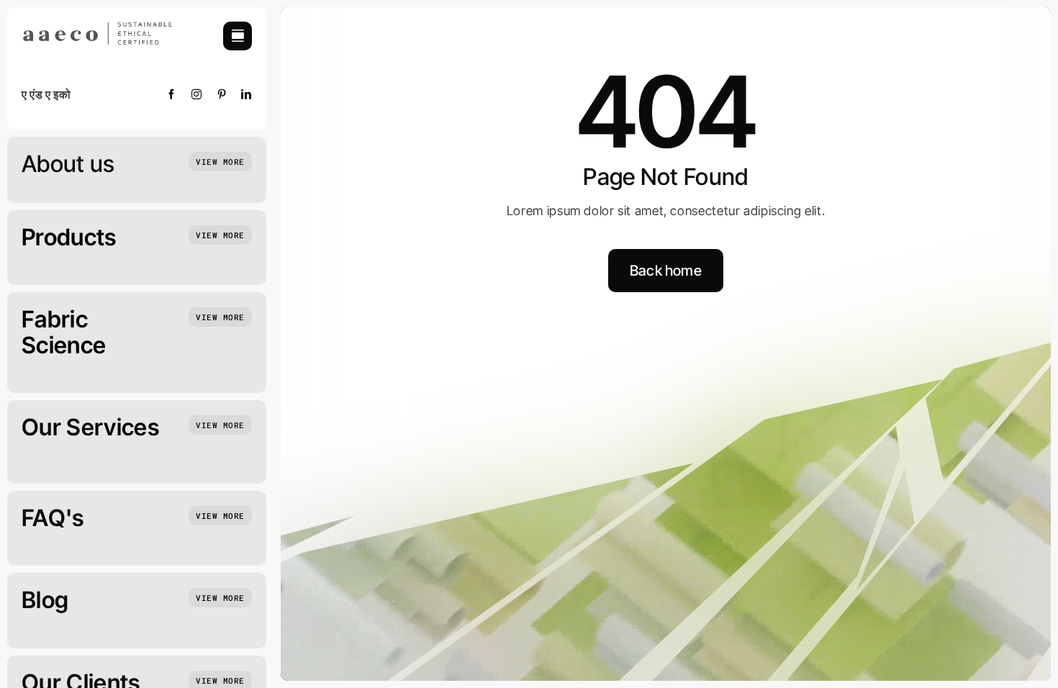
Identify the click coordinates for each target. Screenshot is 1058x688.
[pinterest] (222, 94)
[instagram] (196, 94)
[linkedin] (246, 94)
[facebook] (171, 94)
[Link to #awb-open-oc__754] (237, 36)
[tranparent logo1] (97, 27)
